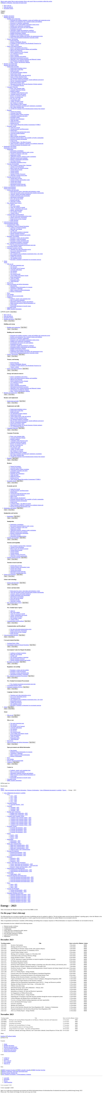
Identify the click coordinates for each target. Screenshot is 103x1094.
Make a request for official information (20, 290)
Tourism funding (14, 171)
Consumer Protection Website (17, 90)
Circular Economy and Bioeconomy (19, 129)
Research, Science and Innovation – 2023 (20, 867)
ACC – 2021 (13, 801)
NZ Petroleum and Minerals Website (19, 60)
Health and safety (14, 71)
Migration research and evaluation (19, 158)
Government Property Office (14, 246)
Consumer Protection (12, 87)
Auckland (9, 806)
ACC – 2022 (13, 800)
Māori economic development (17, 136)
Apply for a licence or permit (17, 207)
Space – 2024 (13, 885)
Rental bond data (14, 40)
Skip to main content (6, 1)
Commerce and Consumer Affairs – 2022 (20, 822)
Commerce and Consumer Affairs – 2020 (20, 825)
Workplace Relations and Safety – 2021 (20, 900)
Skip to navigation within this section (42, 1)
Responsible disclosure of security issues (20, 306)
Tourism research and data (13, 177)
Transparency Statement (16, 288)
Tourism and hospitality (13, 164)
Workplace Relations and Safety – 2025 (20, 894)
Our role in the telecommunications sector (20, 216)
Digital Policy (13, 130)
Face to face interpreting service (18, 251)
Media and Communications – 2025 (19, 845)
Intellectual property (15, 121)
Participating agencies (15, 255)
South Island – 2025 (15, 874)
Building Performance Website (18, 33)
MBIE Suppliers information (14, 309)
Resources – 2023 (14, 861)
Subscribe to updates (15, 201)
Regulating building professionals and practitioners (23, 31)
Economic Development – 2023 (18, 830)
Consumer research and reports (18, 94)
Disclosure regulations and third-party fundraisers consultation (26, 105)
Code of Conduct (14, 278)
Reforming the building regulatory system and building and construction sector (30, 20)
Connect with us (14, 213)
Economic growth (11, 126)
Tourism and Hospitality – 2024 (18, 891)
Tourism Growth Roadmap (17, 166)
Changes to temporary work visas (18, 153)
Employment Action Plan (16, 69)
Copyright (6, 1078)
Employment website (15, 74)
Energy (65, 790)
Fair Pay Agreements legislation (18, 81)
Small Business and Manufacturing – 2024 (21, 871)
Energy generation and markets (18, 56)
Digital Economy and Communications (20, 849)
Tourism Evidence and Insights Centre (20, 179)
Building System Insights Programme (19, 34)
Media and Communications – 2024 (19, 846)
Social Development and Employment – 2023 (21, 880)
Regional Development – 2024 (18, 854)
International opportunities (17, 197)
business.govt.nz (14, 123)
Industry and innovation (16, 210)
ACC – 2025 (13, 796)
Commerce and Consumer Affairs (15, 816)
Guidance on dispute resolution (18, 227)
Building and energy (9, 1045)
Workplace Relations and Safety (15, 893)
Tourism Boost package (16, 169)
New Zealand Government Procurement (17, 243)
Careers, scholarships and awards (18, 208)
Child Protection (14, 281)
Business (9, 110)
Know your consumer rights (17, 88)
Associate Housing (12, 803)
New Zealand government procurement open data (22, 245)
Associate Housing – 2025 (17, 804)
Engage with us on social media (15, 296)
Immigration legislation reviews (18, 162)
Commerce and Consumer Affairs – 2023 (20, 820)
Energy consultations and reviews (18, 47)
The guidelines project (16, 258)
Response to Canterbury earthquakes (19, 23)
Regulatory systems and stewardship (19, 237)
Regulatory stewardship (13, 236)
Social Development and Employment (16, 875)
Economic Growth (11, 826)
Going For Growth (15, 127)
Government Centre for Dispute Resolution (18, 226)
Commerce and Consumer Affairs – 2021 (20, 823)
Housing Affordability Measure (18, 42)
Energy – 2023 (14, 838)
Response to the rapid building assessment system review (24, 24)
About (2, 790)
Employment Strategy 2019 (17, 82)
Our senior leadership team (17, 265)
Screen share (13, 304)
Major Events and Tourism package (19, 168)
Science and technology (10, 1051)
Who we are (10, 264)
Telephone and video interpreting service (20, 249)
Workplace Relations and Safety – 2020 (20, 901)
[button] (51, 1037)
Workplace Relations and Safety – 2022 (20, 899)
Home (2, 788)
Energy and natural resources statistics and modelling (23, 49)
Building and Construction (14, 811)
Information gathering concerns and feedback (21, 301)
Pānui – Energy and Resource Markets (20, 62)
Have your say (7, 5)
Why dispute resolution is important (19, 232)
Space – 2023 (13, 887)
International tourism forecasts (18, 184)
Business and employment (10, 1047)
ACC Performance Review (17, 85)
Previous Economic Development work (20, 145)
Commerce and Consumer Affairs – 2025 (20, 817)
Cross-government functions (11, 1048)
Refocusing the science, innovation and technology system (25, 191)
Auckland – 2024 (14, 809)
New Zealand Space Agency (14, 203)
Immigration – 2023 (15, 840)
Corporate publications (16, 269)
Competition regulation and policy (19, 116)
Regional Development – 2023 (18, 855)
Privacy (6, 1081)
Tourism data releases (15, 181)
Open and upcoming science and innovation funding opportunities (27, 193)
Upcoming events (11, 307)
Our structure (13, 267)
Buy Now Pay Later (15, 98)
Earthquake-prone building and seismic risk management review (26, 36)
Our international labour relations (18, 72)
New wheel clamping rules (17, 107)
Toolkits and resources (16, 256)
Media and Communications (14, 843)
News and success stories (16, 198)
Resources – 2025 (14, 858)
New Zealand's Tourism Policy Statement (20, 165)
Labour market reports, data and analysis (20, 75)
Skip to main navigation (17, 1)
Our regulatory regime (16, 211)
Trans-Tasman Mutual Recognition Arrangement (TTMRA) (25, 124)
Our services (13, 272)
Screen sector (13, 140)
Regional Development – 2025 (18, 852)
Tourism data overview (16, 178)
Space (8, 883)
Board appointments (15, 277)
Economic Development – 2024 (18, 829)
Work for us (10, 282)
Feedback (6, 1059)
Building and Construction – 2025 (19, 813)
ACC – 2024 (13, 797)
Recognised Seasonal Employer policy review (22, 152)
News (8, 293)
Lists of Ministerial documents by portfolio (51, 790)
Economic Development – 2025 (18, 827)
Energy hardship (14, 55)
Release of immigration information (19, 159)
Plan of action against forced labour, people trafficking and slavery (27, 79)
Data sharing (13, 285)
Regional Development (13, 851)
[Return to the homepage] (14, 2)
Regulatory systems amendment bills (19, 240)
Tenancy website (14, 45)
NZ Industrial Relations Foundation (19, 78)
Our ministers (13, 271)
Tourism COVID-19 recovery (17, 174)
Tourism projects (14, 172)
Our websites (10, 294)
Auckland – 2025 (14, 807)
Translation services (15, 252)
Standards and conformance (17, 119)
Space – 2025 (13, 884)
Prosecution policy (15, 280)
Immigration (10, 149)
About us (12, 204)
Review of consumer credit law (18, 95)
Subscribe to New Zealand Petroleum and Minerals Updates (25, 59)
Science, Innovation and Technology (16, 862)
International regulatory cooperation (19, 242)
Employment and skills (13, 66)
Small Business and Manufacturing (16, 868)
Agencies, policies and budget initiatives (20, 194)
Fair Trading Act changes (16, 103)
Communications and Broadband (15, 214)
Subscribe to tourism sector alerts (18, 175)
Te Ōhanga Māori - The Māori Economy (20, 142)
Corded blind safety (15, 100)
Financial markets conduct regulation (19, 114)
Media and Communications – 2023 (19, 848)
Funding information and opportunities (20, 195)
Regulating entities (15, 117)
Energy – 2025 (14, 835)
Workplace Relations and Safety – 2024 (20, 896)
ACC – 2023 (13, 798)
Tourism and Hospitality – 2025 (18, 890)
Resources (9, 856)
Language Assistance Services (14, 248)
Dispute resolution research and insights (20, 235)
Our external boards (15, 274)
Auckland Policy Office (13, 224)
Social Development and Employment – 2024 (21, 878)
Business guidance (15, 91)
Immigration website (15, 155)
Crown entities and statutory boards (19, 275)
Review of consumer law (16, 97)
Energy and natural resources (14, 46)
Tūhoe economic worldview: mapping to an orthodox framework (26, 143)
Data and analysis (8, 7)
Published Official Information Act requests (21, 287)
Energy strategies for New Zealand (19, 52)
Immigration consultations (16, 150)
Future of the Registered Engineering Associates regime (24, 37)
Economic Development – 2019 (18, 832)
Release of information (16, 291)
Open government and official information (17, 284)
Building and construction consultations (20, 26)
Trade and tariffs (14, 120)
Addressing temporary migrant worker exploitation (23, 156)
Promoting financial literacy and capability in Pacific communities (27, 137)
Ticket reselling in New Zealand (18, 104)
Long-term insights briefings (17, 133)
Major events (13, 134)
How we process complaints (17, 300)
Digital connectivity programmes (18, 217)
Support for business (15, 111)
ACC (8, 794)
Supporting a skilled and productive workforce (22, 30)
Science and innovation (13, 190)
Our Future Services (15, 161)
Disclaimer (6, 1079)
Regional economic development (18, 139)
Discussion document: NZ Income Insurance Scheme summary (26, 84)
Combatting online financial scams (19, 92)
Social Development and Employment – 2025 (21, 877)
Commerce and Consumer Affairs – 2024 (20, 819)
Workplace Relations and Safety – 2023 (20, 897)
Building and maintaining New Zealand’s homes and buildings (26, 21)
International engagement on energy (19, 58)
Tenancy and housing (12, 39)
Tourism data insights (15, 182)
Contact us (9, 297)
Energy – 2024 (14, 836)
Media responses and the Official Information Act (22, 303)
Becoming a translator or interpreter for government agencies (25, 259)
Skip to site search (28, 1)
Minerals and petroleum (16, 50)
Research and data (15, 200)
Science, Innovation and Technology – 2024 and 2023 (24, 865)
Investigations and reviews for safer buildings (21, 27)
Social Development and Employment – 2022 (21, 881)
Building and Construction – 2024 (19, 814)
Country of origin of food (16, 101)
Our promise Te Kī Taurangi (17, 268)
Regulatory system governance (18, 239)
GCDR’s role (13, 230)
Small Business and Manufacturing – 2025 (21, 869)
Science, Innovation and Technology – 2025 (21, 864)
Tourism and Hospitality (13, 888)
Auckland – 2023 (14, 810)
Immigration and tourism (10, 1050)
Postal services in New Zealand (18, 219)
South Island (10, 872)
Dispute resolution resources (17, 233)
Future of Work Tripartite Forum (18, 76)
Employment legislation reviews (18, 68)
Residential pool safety (16, 29)
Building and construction (13, 18)
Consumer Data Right (15, 113)
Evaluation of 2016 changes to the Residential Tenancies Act (25, 43)
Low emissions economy (16, 53)
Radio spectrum (14, 220)
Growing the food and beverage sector (20, 132)
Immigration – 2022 (15, 842)
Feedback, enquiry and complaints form (20, 298)
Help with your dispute (16, 229)
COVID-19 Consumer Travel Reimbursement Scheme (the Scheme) (27, 108)
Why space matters (15, 206)
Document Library (8, 8)
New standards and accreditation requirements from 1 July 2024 (26, 253)
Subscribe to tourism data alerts (18, 185)
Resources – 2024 (14, 859)
